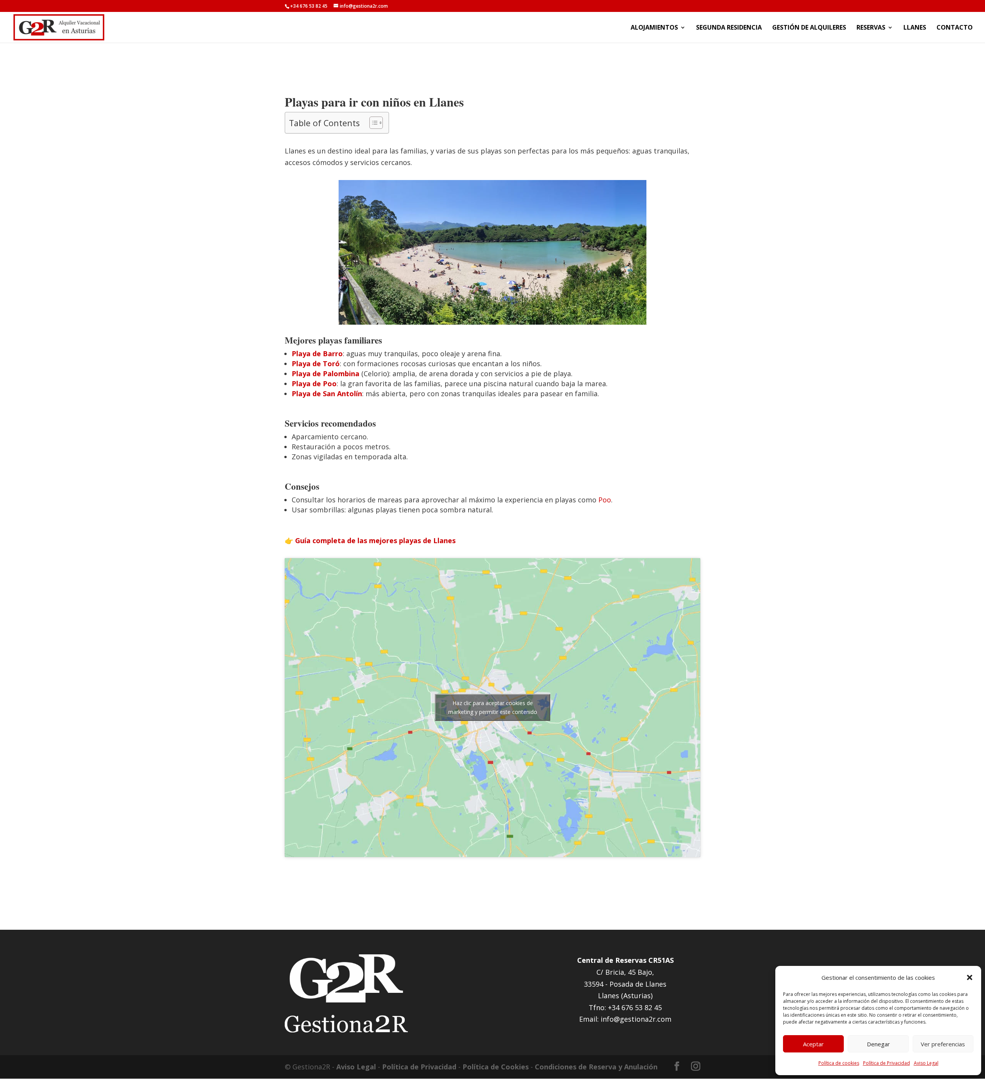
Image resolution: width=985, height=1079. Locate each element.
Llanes (914, 28)
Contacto (955, 28)
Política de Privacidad (886, 1063)
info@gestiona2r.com (636, 1019)
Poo (604, 499)
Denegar (878, 1044)
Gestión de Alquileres (809, 28)
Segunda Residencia (729, 28)
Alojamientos (654, 28)
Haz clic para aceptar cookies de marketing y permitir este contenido (492, 707)
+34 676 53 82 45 (308, 6)
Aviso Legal (926, 1063)
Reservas (870, 28)
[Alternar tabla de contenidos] (372, 122)
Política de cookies (838, 1063)
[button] (969, 977)
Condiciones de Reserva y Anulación (596, 1066)
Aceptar (813, 1044)
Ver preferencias (943, 1044)
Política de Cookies (495, 1066)
